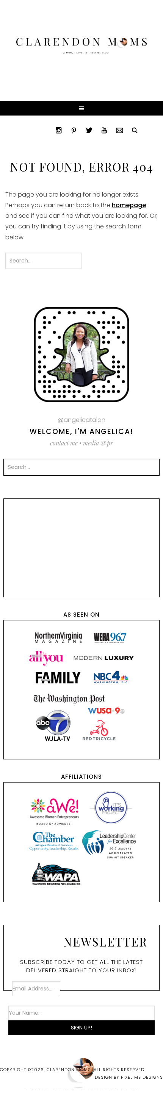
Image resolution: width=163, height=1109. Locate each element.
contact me (64, 443)
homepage (129, 205)
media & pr (98, 443)
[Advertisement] (81, 546)
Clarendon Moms (81, 46)
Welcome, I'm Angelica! (81, 431)
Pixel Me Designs (142, 1077)
